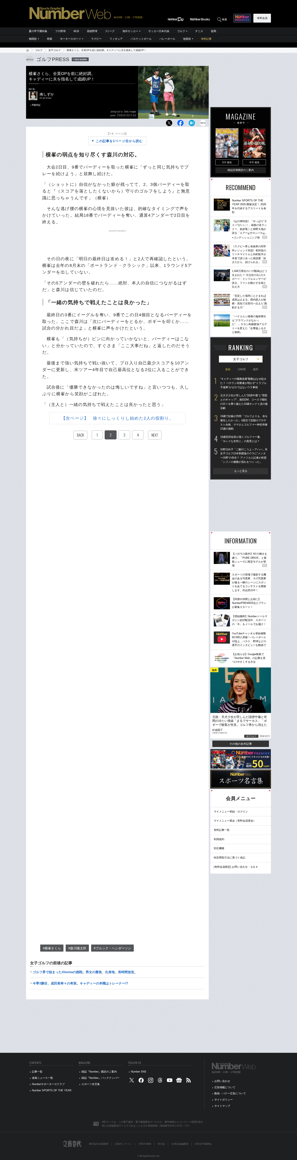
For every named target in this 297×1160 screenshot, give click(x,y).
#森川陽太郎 (77, 948)
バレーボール (167, 38)
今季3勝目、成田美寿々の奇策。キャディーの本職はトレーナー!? (80, 983)
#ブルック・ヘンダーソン (112, 948)
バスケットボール (141, 38)
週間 (255, 369)
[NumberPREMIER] (242, 18)
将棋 (49, 38)
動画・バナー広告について (230, 1093)
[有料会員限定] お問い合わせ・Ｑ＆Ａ (236, 866)
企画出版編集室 (179, 1143)
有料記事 (206, 38)
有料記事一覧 (222, 829)
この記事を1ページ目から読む (119, 141)
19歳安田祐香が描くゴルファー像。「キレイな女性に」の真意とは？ (241, 439)
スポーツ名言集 (90, 1084)
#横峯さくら (52, 948)
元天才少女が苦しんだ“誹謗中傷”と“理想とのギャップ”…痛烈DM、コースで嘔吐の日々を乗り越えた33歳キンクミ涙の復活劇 (244, 401)
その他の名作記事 (240, 743)
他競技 (187, 38)
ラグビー (96, 38)
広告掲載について (224, 1087)
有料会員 (262, 18)
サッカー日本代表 (158, 31)
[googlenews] (179, 1081)
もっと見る (240, 470)
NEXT (154, 435)
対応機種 (219, 848)
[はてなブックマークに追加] (192, 124)
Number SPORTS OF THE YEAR (51, 1090)
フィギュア (116, 38)
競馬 (213, 31)
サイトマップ (222, 1105)
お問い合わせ (222, 1081)
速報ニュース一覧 (42, 1077)
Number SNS (138, 1071)
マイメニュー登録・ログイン (231, 811)
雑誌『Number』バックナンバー (100, 1077)
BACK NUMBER (81, 59)
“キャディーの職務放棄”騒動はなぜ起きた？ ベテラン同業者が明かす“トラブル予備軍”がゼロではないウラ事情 (243, 383)
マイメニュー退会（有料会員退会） (235, 820)
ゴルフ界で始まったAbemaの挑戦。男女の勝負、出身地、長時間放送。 (85, 972)
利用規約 (219, 839)
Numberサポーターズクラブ (48, 1084)
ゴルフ (181, 31)
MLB (76, 31)
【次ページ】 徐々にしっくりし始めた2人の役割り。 (117, 418)
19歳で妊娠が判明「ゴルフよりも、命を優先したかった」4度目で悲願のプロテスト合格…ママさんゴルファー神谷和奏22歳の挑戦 (244, 422)
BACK (80, 435)
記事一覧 (37, 1071)
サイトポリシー (223, 1099)
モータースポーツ (70, 38)
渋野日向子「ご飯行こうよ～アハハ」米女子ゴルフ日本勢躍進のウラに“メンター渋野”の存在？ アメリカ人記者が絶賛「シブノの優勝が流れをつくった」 (244, 455)
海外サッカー (130, 31)
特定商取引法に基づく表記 (229, 857)
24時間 (242, 369)
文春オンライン (123, 1143)
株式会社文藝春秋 (98, 1143)
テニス (199, 31)
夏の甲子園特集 (38, 31)
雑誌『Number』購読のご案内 (99, 1071)
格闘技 (33, 38)
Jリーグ (110, 31)
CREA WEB (144, 1143)
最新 (228, 369)
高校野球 (92, 31)
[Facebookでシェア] (180, 124)
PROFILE (36, 105)
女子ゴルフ (54, 50)
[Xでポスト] (169, 124)
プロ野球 (60, 31)
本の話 (161, 1143)
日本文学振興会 (203, 1143)
